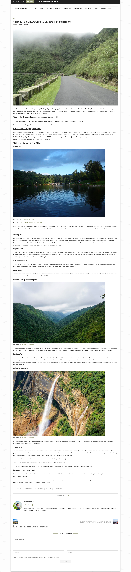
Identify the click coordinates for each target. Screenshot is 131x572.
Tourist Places (58, 488)
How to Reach (28, 488)
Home (35, 8)
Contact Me (78, 8)
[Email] (117, 2)
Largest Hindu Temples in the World (48, 1)
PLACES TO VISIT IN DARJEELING (31, 222)
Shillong (48, 488)
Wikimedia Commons (28, 219)
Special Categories (53, 8)
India (41, 8)
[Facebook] (113, 2)
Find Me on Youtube (90, 8)
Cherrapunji (18, 488)
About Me (67, 8)
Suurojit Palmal (23, 24)
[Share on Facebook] (70, 495)
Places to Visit (39, 488)
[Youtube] (116, 2)
